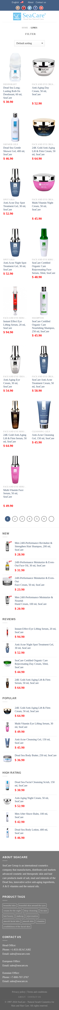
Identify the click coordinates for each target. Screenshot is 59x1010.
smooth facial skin (11, 921)
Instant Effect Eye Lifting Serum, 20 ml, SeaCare (14, 325)
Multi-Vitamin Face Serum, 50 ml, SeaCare (13, 493)
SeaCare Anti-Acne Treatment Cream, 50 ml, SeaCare (43, 383)
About (30, 2)
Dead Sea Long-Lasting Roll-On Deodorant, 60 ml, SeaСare (12, 92)
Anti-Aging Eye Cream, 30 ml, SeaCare (11, 383)
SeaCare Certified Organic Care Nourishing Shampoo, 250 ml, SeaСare (43, 326)
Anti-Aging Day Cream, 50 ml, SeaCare (40, 91)
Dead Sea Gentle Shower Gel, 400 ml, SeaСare (14, 151)
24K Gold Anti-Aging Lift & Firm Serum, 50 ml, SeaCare (15, 438)
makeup (20, 916)
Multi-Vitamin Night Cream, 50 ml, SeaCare (42, 206)
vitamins (40, 921)
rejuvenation (32, 916)
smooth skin (28, 921)
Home (25, 28)
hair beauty (8, 916)
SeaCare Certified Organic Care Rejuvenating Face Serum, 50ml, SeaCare (43, 267)
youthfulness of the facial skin (16, 926)
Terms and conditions (37, 992)
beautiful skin (9, 905)
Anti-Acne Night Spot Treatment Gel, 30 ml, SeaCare (14, 266)
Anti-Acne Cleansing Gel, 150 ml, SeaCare (43, 437)
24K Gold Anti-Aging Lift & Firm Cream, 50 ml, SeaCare (43, 151)
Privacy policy (18, 992)
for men (43, 911)
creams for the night (12, 911)
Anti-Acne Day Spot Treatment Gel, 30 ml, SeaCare (14, 206)
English (15, 2)
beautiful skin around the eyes (32, 905)
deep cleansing (30, 911)
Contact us (41, 2)
